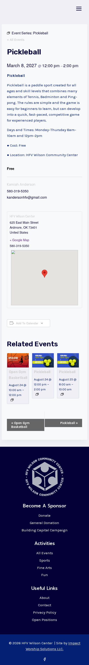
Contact (44, 605)
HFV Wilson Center (22, 216)
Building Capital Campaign (45, 530)
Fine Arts (44, 567)
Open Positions (44, 620)
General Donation (44, 523)
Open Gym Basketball (20, 425)
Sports (44, 560)
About (44, 597)
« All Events (15, 40)
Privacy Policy (44, 612)
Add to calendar (27, 323)
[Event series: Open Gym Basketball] (12, 400)
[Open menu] (79, 8)
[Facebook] (44, 659)
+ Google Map (19, 240)
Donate (44, 515)
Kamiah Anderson (21, 184)
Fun (44, 575)
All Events (44, 553)
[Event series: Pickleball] (37, 394)
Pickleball (42, 372)
